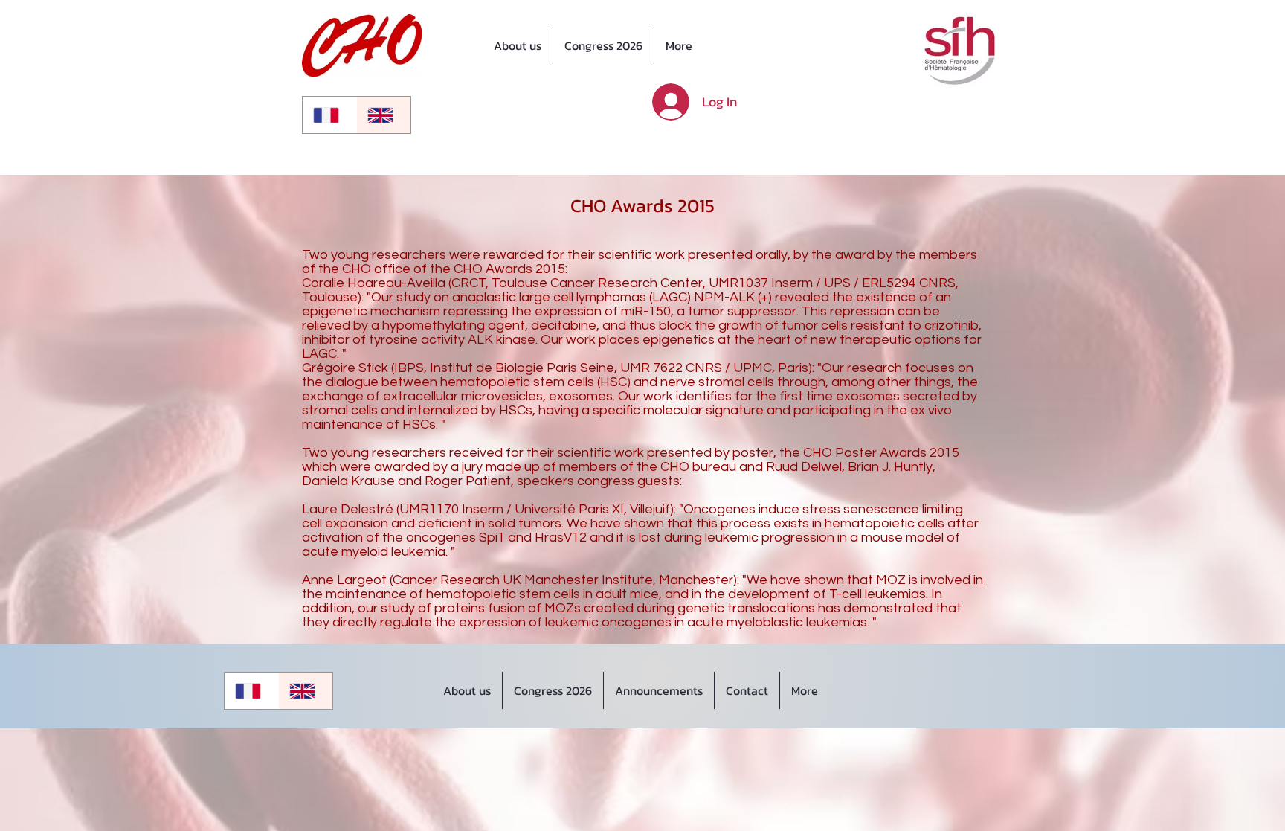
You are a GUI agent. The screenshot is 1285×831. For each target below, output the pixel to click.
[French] (329, 115)
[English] (383, 115)
